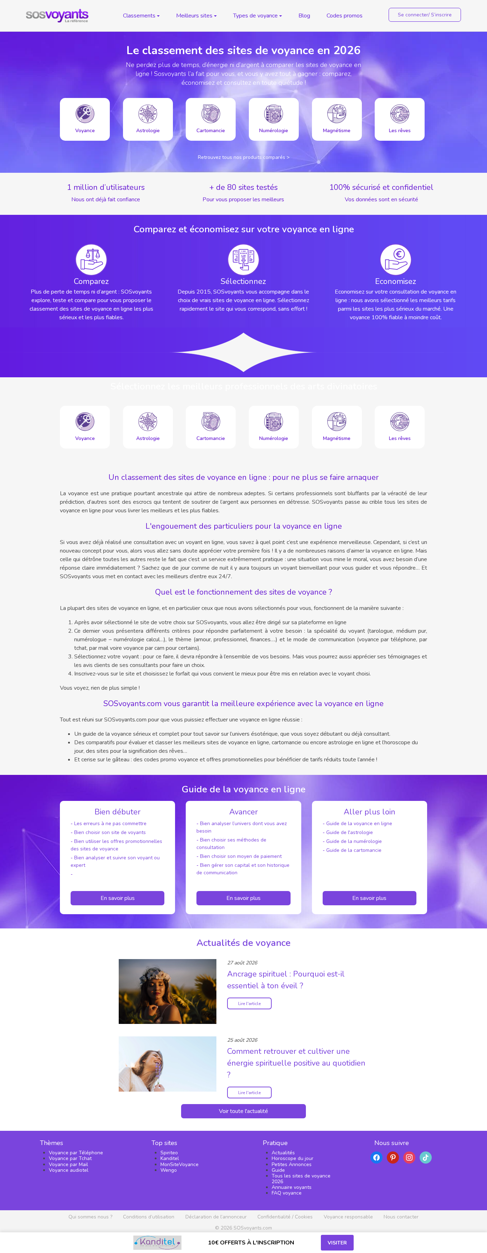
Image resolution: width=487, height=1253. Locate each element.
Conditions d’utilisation (148, 1216)
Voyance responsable (348, 1216)
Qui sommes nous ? (90, 1216)
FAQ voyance (287, 1193)
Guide (278, 1170)
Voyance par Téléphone (76, 1152)
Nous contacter (401, 1216)
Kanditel (169, 1158)
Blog (304, 16)
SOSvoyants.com (253, 1227)
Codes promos (345, 16)
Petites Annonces (292, 1164)
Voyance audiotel (68, 1170)
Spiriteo (169, 1152)
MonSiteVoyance (179, 1164)
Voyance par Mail (68, 1164)
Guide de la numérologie (354, 841)
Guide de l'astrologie (349, 832)
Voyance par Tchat (70, 1158)
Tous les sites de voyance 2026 (301, 1178)
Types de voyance (255, 16)
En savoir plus (118, 898)
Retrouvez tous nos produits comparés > (243, 157)
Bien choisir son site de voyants (110, 832)
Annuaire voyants (292, 1187)
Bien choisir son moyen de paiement (241, 856)
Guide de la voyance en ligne (359, 823)
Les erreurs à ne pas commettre (110, 823)
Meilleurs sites (194, 16)
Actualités (283, 1152)
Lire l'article (249, 1003)
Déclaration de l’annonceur (216, 1216)
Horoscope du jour (292, 1158)
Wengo (168, 1170)
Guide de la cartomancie (353, 850)
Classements (139, 16)
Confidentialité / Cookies (285, 1216)
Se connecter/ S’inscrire (425, 14)
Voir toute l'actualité (243, 1111)
